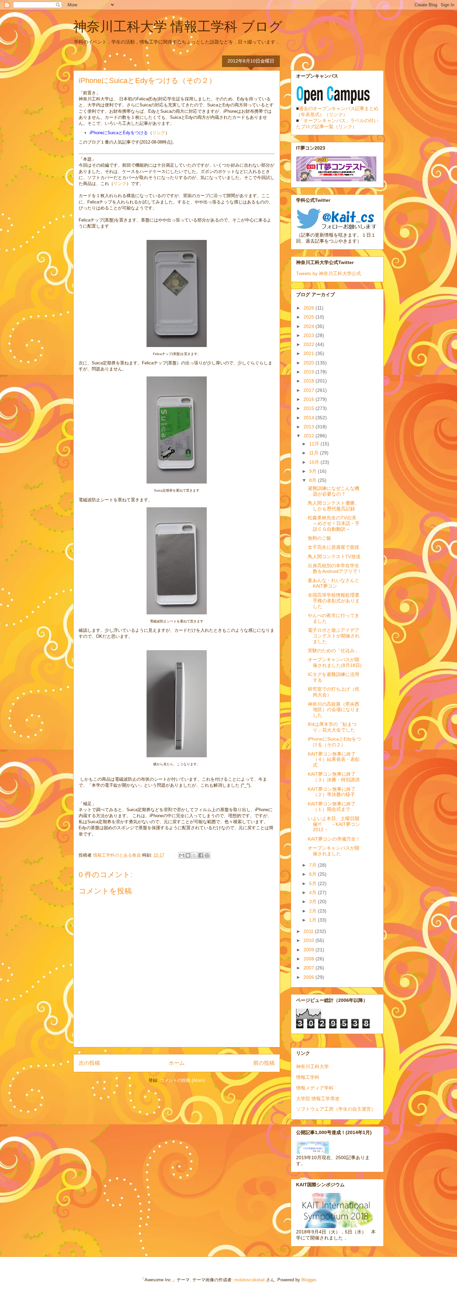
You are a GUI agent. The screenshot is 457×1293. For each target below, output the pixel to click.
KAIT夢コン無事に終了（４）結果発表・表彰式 (334, 759)
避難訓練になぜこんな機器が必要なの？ (333, 491)
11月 (314, 452)
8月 (313, 480)
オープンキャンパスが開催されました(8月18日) (335, 662)
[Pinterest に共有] (207, 855)
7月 (313, 865)
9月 (313, 471)
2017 (309, 390)
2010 (309, 940)
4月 (313, 892)
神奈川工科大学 (312, 1066)
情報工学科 (307, 1077)
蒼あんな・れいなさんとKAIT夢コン (333, 583)
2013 (309, 426)
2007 (309, 967)
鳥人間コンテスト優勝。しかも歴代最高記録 (333, 505)
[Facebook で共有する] (200, 855)
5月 (313, 883)
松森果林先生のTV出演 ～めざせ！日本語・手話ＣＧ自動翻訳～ (334, 523)
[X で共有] (194, 855)
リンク (158, 132)
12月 (315, 443)
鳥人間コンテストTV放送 (334, 556)
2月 (313, 911)
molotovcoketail (249, 1279)
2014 (309, 417)
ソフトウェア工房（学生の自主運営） (336, 1109)
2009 (309, 949)
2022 (309, 344)
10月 (315, 462)
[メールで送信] (181, 855)
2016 (309, 399)
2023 (309, 335)
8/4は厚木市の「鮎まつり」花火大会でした (332, 726)
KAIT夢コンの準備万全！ (334, 839)
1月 (313, 920)
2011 (309, 931)
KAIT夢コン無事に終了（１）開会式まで (332, 806)
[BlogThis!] (188, 855)
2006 (309, 977)
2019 (309, 371)
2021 (309, 353)
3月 (313, 901)
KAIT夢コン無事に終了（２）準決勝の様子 (332, 791)
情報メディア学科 (315, 1088)
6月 (313, 874)
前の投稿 (264, 1063)
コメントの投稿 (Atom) (182, 1080)
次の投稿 (89, 1063)
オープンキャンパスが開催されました (333, 850)
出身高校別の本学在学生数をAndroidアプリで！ (335, 568)
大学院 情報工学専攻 (318, 1098)
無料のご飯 (319, 538)
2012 (309, 435)
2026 (309, 308)
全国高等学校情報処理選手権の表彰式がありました (334, 600)
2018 (309, 380)
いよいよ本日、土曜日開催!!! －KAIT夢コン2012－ (334, 824)
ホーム (177, 1063)
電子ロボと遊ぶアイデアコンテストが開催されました (334, 635)
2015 (309, 408)
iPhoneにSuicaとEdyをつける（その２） (334, 741)
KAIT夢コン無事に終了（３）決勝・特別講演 (334, 776)
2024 (309, 326)
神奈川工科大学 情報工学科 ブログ (177, 26)
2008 (309, 958)
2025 (309, 317)
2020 (309, 362)
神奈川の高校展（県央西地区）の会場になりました (334, 709)
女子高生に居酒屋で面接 (333, 547)
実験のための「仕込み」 (333, 650)
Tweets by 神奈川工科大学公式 (328, 273)
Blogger (308, 1279)
